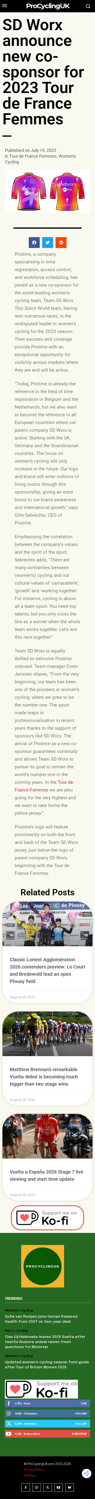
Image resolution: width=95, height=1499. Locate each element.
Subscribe (79, 1433)
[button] (34, 242)
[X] (47, 1487)
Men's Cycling (16, 1331)
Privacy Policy (33, 1470)
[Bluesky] (69, 1487)
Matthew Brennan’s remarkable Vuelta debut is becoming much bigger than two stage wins (44, 1077)
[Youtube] (58, 1487)
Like (84, 1403)
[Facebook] (25, 1487)
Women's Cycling (19, 1310)
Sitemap (30, 1475)
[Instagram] (36, 1487)
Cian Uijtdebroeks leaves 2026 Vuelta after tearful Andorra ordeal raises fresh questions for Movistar (45, 1342)
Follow (81, 1413)
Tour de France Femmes (33, 156)
